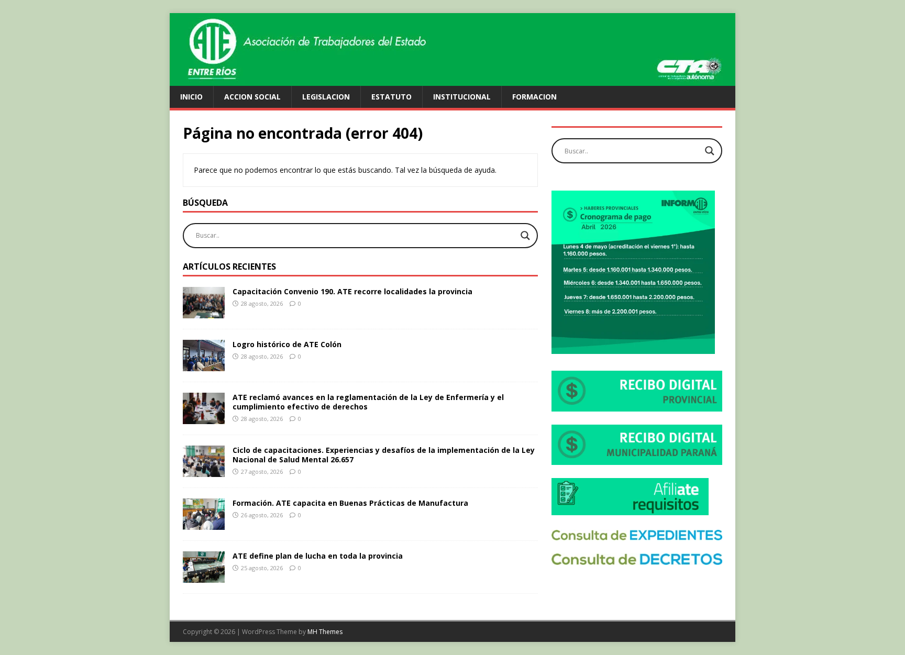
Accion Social (252, 97)
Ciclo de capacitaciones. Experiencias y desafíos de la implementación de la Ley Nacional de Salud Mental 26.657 (384, 454)
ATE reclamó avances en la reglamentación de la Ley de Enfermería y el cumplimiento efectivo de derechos (368, 402)
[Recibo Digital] (636, 405)
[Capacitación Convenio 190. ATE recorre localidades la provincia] (204, 312)
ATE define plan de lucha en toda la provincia (318, 556)
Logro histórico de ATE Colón (287, 344)
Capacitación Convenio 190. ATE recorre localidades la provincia (352, 291)
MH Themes (325, 631)
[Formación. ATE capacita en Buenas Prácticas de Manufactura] (204, 524)
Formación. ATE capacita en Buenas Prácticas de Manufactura (350, 503)
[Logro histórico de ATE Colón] (204, 365)
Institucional (462, 97)
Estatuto (391, 97)
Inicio (191, 97)
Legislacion (326, 97)
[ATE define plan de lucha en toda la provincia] (204, 577)
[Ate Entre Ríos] (452, 80)
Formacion (534, 97)
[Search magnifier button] (525, 235)
